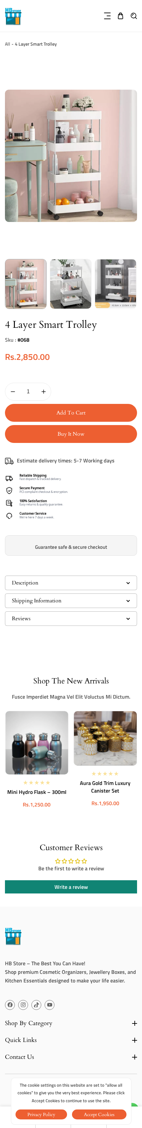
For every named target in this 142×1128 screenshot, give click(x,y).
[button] (107, 16)
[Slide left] (11, 284)
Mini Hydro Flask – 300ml (36, 792)
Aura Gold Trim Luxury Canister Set (105, 786)
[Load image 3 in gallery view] (115, 284)
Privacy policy (41, 1114)
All (7, 43)
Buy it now (71, 434)
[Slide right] (131, 284)
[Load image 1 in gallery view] (26, 284)
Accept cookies (99, 1114)
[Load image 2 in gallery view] (70, 284)
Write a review (71, 887)
